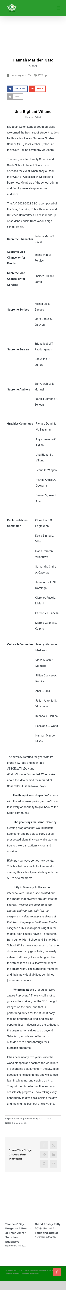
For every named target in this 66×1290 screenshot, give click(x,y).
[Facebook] (44, 1145)
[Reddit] (44, 1154)
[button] (17, 89)
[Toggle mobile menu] (59, 8)
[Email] (53, 1164)
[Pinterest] (44, 1164)
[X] (53, 1145)
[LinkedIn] (53, 1154)
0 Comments (20, 1122)
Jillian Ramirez (15, 1118)
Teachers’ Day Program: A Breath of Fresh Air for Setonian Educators (17, 1232)
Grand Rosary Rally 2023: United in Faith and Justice (48, 1228)
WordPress (35, 1273)
